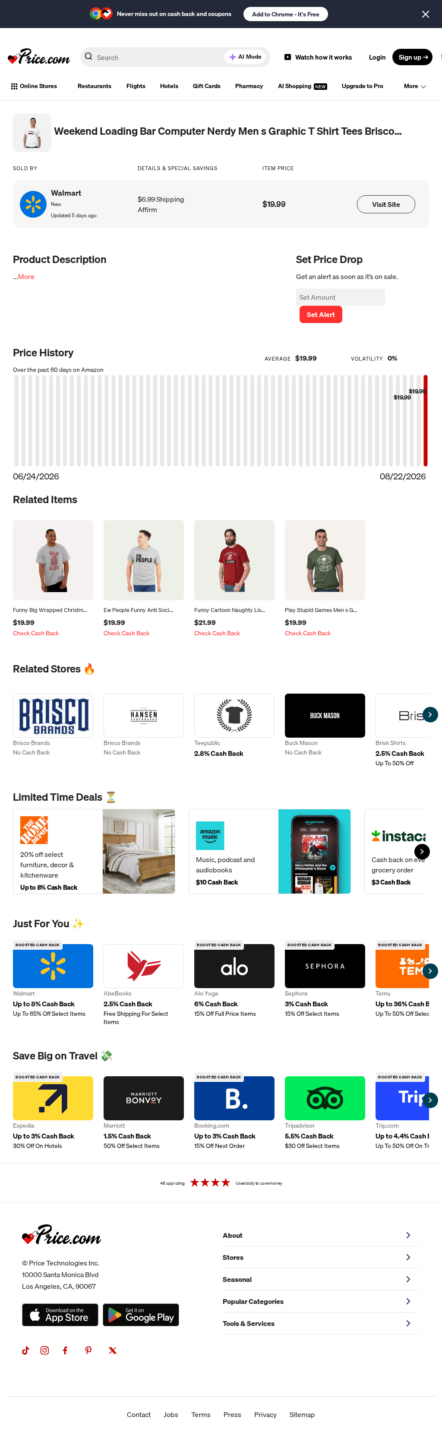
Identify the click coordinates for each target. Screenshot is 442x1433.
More (411, 86)
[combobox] (175, 57)
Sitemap (302, 1414)
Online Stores (38, 86)
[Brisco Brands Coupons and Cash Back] (53, 730)
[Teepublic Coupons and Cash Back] (234, 730)
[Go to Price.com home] (39, 57)
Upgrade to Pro (362, 86)
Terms (201, 1414)
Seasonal (237, 1279)
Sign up (410, 57)
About (233, 1235)
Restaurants (94, 86)
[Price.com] (61, 1253)
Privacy (265, 1414)
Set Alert (321, 314)
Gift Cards (207, 86)
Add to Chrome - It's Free (285, 14)
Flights (135, 86)
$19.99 (274, 204)
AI (250, 56)
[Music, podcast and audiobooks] (269, 851)
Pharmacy (249, 86)
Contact (139, 1414)
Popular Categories (253, 1301)
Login (377, 57)
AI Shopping (295, 86)
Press (232, 1414)
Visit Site (386, 204)
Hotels (169, 86)
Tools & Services (249, 1323)
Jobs (171, 1414)
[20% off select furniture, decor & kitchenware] (94, 851)
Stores (233, 1257)
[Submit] (88, 58)
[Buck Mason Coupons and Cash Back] (325, 730)
